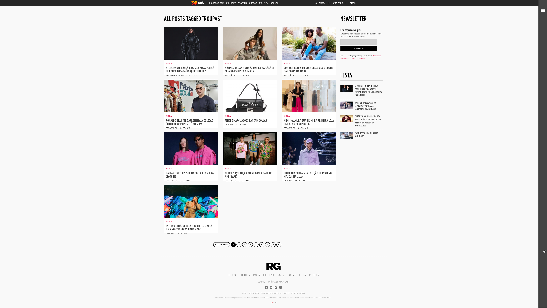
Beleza (232, 275)
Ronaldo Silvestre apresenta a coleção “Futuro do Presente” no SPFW (189, 122)
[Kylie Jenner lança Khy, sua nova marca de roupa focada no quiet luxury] (191, 58)
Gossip (292, 275)
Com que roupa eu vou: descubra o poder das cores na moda (308, 69)
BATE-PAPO (337, 3)
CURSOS (253, 3)
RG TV (281, 275)
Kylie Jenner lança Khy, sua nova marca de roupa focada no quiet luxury (190, 69)
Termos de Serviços (358, 59)
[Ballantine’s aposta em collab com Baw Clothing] (191, 164)
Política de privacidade (278, 282)
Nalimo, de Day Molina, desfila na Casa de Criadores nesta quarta (249, 69)
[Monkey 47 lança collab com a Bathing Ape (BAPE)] (250, 164)
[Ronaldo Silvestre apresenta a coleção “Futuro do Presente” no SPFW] (191, 111)
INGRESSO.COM (216, 3)
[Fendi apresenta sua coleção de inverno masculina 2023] (309, 164)
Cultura (245, 275)
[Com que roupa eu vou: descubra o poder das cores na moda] (309, 58)
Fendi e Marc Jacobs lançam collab (246, 120)
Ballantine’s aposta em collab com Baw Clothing (190, 175)
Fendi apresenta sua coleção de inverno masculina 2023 (308, 175)
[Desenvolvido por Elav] (273, 303)
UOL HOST (231, 3)
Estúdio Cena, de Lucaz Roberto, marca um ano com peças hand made (189, 227)
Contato (261, 282)
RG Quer (314, 275)
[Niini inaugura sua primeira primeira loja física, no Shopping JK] (309, 111)
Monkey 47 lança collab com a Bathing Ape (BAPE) (248, 175)
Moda (256, 275)
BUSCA (322, 3)
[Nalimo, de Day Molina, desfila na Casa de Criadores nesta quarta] (250, 58)
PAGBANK (242, 3)
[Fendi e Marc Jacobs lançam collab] (250, 111)
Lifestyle (268, 275)
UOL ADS (274, 3)
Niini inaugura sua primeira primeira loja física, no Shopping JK (309, 122)
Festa (302, 275)
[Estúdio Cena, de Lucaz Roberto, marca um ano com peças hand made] (191, 216)
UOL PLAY (263, 3)
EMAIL (353, 3)
